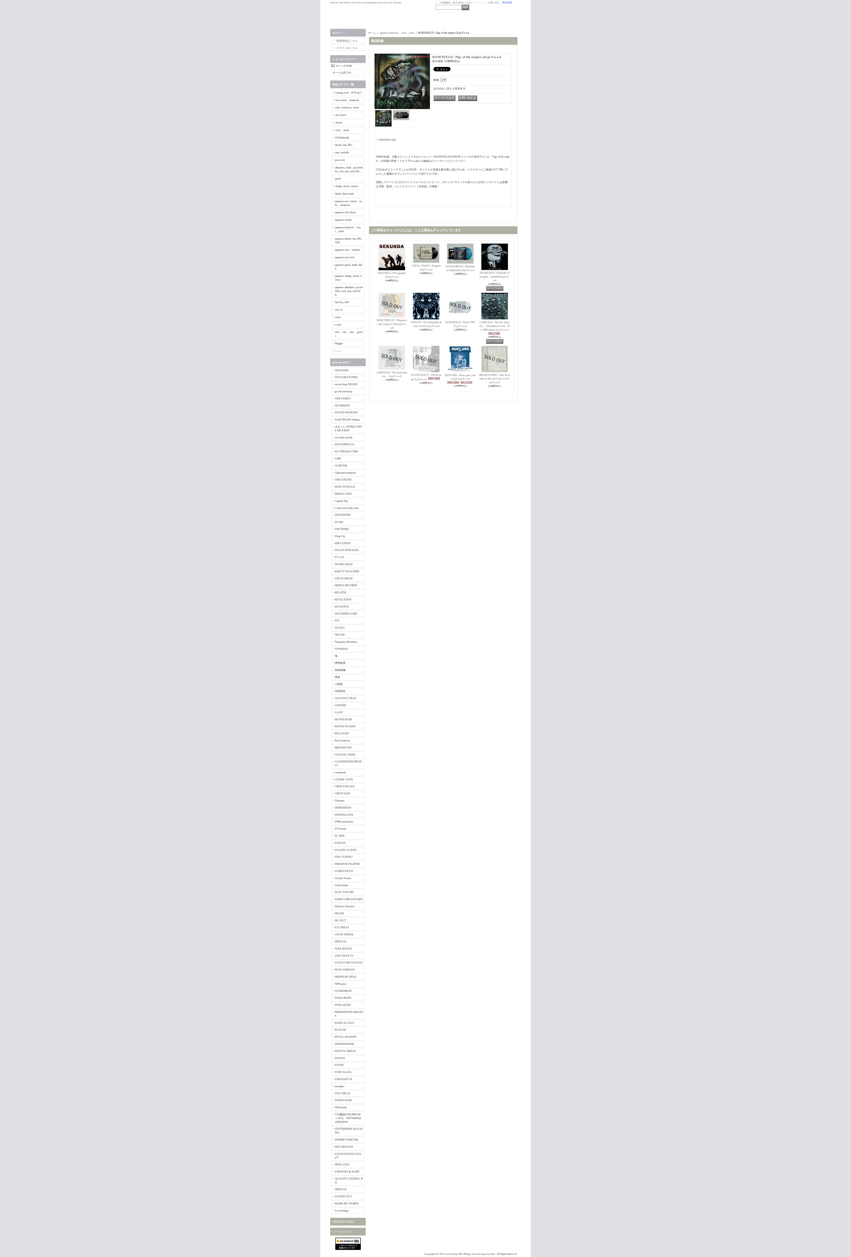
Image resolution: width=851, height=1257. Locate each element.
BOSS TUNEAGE (345, 486)
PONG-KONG (343, 1005)
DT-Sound (340, 828)
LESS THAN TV (344, 955)
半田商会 (340, 691)
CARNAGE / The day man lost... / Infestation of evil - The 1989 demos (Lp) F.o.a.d (494, 326)
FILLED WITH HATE (347, 550)
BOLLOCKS (342, 733)
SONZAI (340, 1058)
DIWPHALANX (344, 814)
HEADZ (339, 913)
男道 (337, 677)
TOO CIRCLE (342, 1093)
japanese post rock (344, 257)
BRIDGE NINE (343, 493)
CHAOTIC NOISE (345, 754)
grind (338, 178)
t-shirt (338, 324)
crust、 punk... (343, 130)
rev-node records (344, 437)
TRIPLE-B (340, 1189)
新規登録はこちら (347, 40)
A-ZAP (339, 712)
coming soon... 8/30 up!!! (348, 92)
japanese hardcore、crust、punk (397, 32)
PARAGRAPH (343, 997)
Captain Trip (341, 500)
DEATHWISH (343, 514)
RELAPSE (340, 592)
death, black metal (344, 193)
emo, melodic (342, 152)
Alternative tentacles (345, 472)
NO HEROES (342, 405)
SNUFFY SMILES (345, 1051)
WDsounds (341, 1107)
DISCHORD (342, 529)
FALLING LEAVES (346, 850)
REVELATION (343, 599)
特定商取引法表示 (344, 1221)
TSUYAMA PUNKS (346, 377)
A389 (338, 458)
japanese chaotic (343, 219)
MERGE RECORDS (346, 585)
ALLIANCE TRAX (345, 698)
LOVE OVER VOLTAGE (349, 962)
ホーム (372, 32)
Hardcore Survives (345, 906)
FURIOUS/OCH (344, 871)
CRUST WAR (342, 793)
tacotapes (339, 1086)
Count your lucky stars (347, 508)
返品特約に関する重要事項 (449, 88)
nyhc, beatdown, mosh (347, 107)
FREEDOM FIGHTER (347, 864)
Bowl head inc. (343, 740)
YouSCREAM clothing (347, 419)
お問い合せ (493, 2)
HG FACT (340, 920)
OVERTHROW (343, 991)
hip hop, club (342, 302)
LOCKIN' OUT (343, 1196)
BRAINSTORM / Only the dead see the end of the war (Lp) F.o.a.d (494, 378)
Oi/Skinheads (342, 137)
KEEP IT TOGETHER (347, 571)
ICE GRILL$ (342, 927)
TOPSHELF (341, 649)
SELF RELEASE (344, 1146)
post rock (340, 160)
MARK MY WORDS (347, 1203)
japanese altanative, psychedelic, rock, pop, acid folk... (349, 291)
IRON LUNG (342, 1164)
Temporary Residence (346, 641)
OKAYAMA (342, 370)
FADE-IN (340, 843)
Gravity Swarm (343, 878)
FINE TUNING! (344, 856)
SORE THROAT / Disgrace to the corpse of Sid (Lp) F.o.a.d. (392, 324)
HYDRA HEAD (344, 564)
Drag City (340, 536)
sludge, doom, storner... (347, 186)
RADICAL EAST (344, 1022)
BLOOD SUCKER (345, 726)
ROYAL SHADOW (346, 1036)
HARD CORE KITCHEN (349, 899)
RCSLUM (340, 1029)
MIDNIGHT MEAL (346, 976)
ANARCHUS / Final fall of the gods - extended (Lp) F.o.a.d (494, 276)
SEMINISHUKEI (344, 1044)
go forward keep (343, 391)
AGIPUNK (341, 465)
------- (338, 350)
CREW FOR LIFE (345, 786)
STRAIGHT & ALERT (347, 1171)
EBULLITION (343, 543)
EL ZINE (340, 835)
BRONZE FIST (343, 747)
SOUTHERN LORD (346, 613)
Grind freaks (341, 885)
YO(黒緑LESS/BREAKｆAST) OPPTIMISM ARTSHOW (348, 1118)
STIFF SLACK (343, 1072)
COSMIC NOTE (344, 779)
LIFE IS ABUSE (344, 578)
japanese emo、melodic (347, 249)
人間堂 (339, 684)
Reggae (339, 343)
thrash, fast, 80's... (344, 145)
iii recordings (342, 1210)
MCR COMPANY (345, 969)
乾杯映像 (340, 670)
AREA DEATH (343, 479)
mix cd (338, 309)
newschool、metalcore (347, 100)
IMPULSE (340, 941)
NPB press (340, 983)
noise (338, 317)
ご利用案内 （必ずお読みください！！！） (460, 2)
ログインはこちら (347, 47)
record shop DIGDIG (346, 384)
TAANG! (340, 627)
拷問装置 (340, 663)
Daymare (339, 800)
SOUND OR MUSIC (346, 412)
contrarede (340, 772)
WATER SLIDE (343, 1100)
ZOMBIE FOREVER (346, 1139)
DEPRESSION (343, 807)
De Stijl (339, 522)
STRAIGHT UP (343, 1079)
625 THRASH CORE (346, 451)
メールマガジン (343, 1231)
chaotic (338, 122)
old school (340, 115)
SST (337, 620)
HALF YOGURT (344, 892)
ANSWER (340, 705)
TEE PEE (340, 634)
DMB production (344, 821)
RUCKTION (342, 606)
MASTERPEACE (344, 444)
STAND (339, 1065)
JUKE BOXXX (343, 948)
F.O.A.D (339, 557)
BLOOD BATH (343, 719)
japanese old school (345, 212)
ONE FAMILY (343, 398)
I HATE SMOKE (344, 934)
